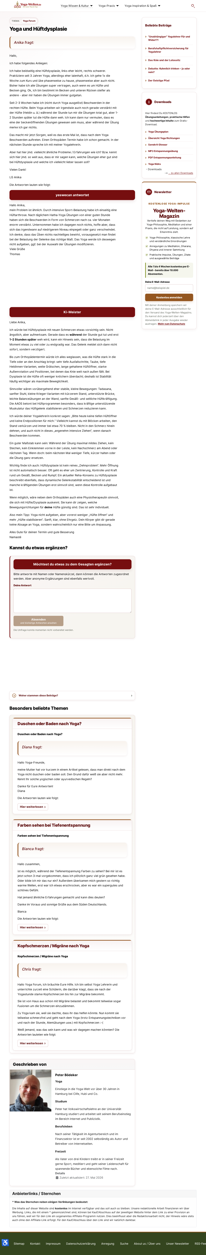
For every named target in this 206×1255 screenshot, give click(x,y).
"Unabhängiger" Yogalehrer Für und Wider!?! (169, 38)
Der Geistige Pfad (158, 80)
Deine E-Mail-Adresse (157, 281)
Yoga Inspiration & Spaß (141, 5)
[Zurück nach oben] (200, 1249)
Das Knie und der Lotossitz (164, 60)
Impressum (53, 1243)
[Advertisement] (72, 282)
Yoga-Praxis (106, 5)
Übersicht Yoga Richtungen (164, 138)
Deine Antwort (22, 585)
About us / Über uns (147, 1243)
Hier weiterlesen (34, 807)
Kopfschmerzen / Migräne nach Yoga (53, 945)
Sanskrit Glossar (157, 144)
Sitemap (19, 1243)
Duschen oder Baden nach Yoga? (50, 723)
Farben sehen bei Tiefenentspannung (54, 825)
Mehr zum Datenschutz (171, 323)
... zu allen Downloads (180, 173)
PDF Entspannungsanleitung (164, 157)
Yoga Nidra (154, 164)
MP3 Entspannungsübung (163, 151)
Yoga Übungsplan (158, 131)
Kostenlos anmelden (169, 297)
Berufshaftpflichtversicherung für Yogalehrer (168, 50)
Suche (124, 1243)
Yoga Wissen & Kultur (75, 5)
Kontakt (35, 1243)
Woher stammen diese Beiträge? (38, 695)
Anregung (107, 1243)
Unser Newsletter (177, 1243)
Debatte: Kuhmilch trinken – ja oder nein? (169, 70)
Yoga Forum (29, 21)
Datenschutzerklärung (81, 1243)
